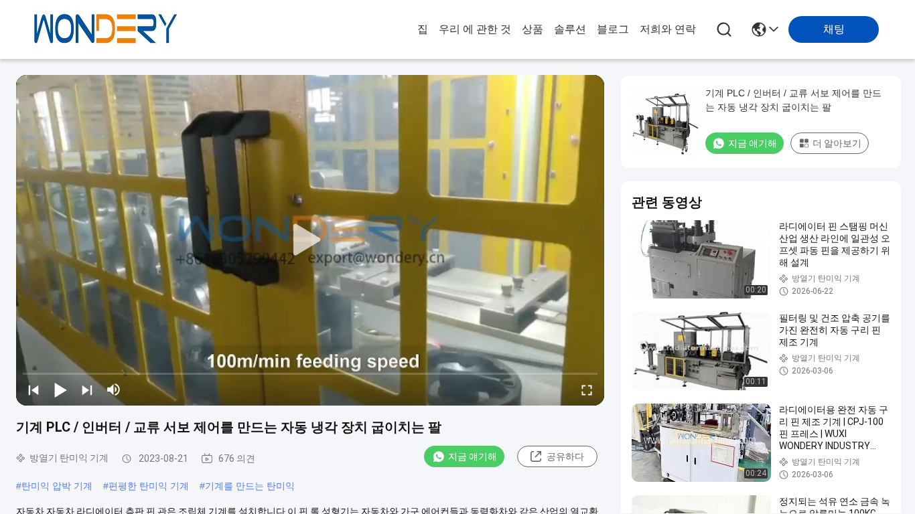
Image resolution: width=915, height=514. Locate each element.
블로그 (613, 29)
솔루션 (570, 29)
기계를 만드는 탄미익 (250, 486)
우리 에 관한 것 (475, 29)
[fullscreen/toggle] (586, 389)
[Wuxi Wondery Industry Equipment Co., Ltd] (106, 29)
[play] (310, 240)
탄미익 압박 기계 (56, 486)
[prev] (33, 389)
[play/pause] (60, 389)
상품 (532, 29)
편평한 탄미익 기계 (149, 486)
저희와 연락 (668, 29)
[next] (87, 389)
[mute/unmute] (113, 389)
